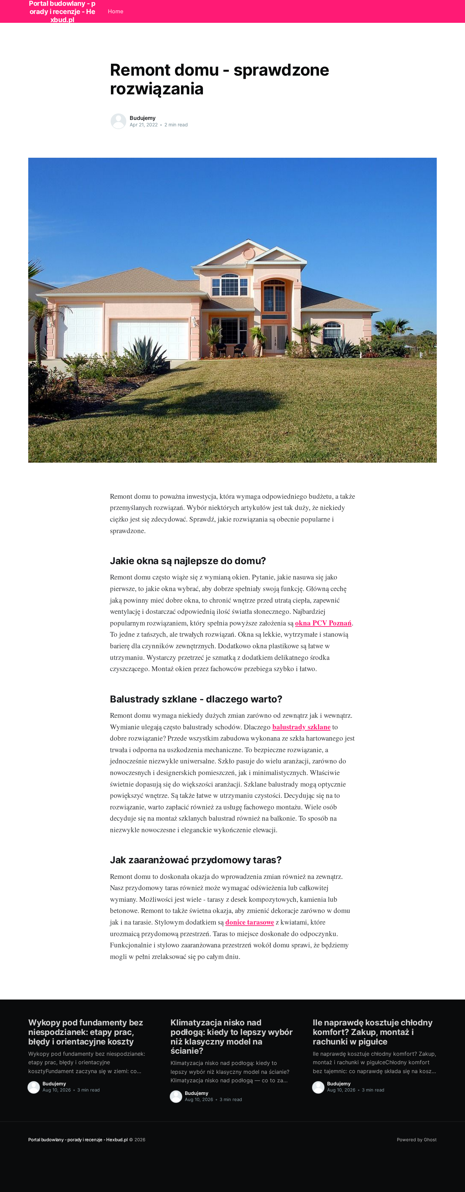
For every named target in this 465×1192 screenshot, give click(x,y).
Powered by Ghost (417, 1139)
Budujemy (143, 117)
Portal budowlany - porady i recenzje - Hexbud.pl (78, 1139)
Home (115, 11)
